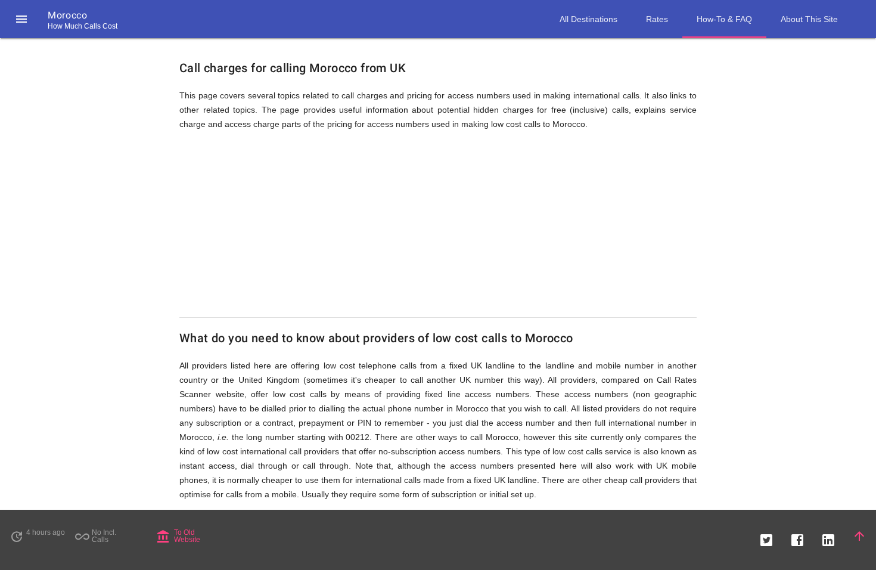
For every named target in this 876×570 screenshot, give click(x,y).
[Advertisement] (438, 224)
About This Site (809, 19)
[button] (21, 19)
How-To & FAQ (724, 19)
